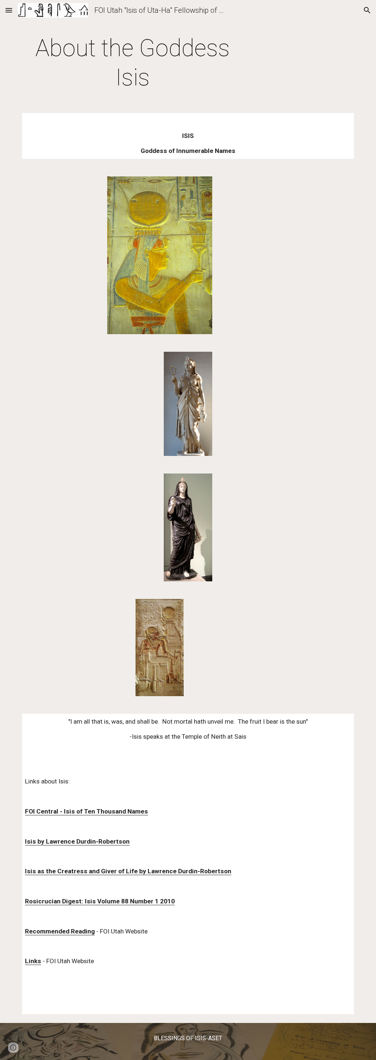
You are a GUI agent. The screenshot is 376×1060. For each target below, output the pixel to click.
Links (33, 961)
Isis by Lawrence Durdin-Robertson (77, 841)
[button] (9, 10)
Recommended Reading (60, 931)
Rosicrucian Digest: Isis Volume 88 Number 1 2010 (100, 901)
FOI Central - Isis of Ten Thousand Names (86, 811)
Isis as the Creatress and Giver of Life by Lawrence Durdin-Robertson (128, 871)
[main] (132, 63)
